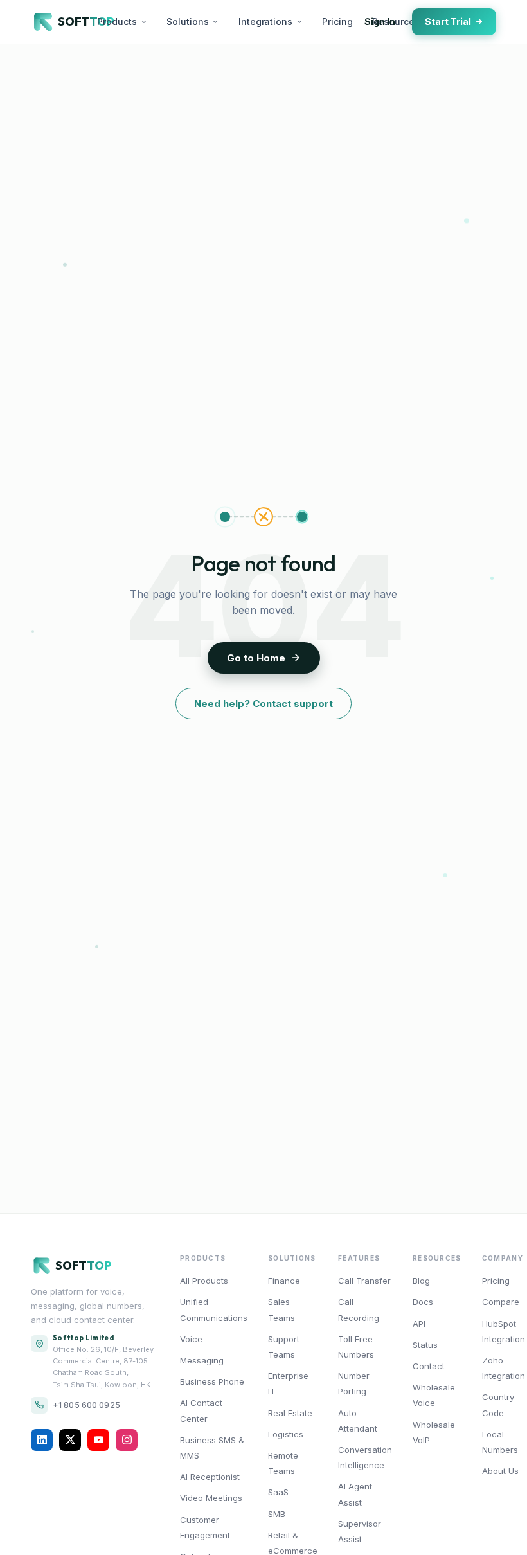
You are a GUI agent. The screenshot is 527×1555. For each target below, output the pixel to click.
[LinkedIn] (42, 1440)
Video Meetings (211, 1498)
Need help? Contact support (263, 703)
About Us (500, 1471)
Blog (421, 1280)
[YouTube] (98, 1440)
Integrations (265, 21)
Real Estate (290, 1413)
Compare (500, 1302)
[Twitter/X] (70, 1440)
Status (425, 1345)
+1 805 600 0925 (86, 1405)
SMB (276, 1514)
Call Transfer (364, 1280)
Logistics (285, 1434)
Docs (423, 1302)
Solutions (187, 21)
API (419, 1323)
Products (117, 21)
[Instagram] (127, 1440)
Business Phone (212, 1381)
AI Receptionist (210, 1476)
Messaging (202, 1360)
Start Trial (448, 21)
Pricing (337, 21)
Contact (429, 1366)
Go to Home (256, 658)
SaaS (278, 1492)
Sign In (379, 21)
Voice (191, 1339)
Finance (284, 1280)
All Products (204, 1280)
